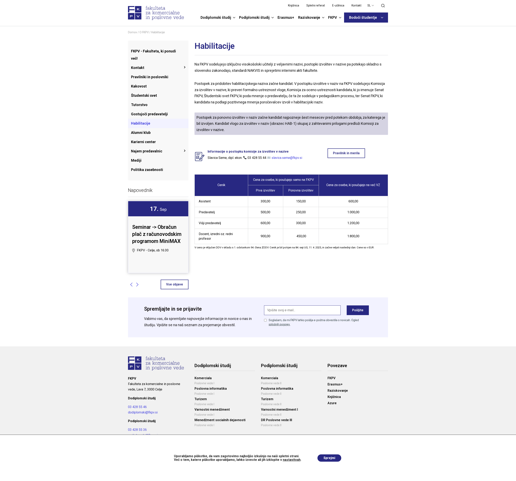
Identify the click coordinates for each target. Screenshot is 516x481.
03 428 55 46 (137, 407)
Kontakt (137, 68)
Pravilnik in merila (346, 153)
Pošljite (357, 310)
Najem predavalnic (146, 151)
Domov (132, 32)
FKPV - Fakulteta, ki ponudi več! (153, 54)
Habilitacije (140, 123)
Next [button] (137, 284)
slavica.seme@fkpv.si (287, 158)
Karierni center (143, 142)
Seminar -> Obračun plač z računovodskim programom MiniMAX (156, 234)
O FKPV (144, 32)
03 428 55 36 (137, 430)
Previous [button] (131, 284)
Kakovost (139, 86)
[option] (158, 230)
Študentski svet (144, 95)
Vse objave (174, 284)
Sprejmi (329, 458)
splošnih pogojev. (279, 324)
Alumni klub (141, 132)
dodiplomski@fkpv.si (143, 412)
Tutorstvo (139, 105)
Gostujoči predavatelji (149, 114)
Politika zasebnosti (147, 170)
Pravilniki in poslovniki (149, 77)
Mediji (136, 160)
